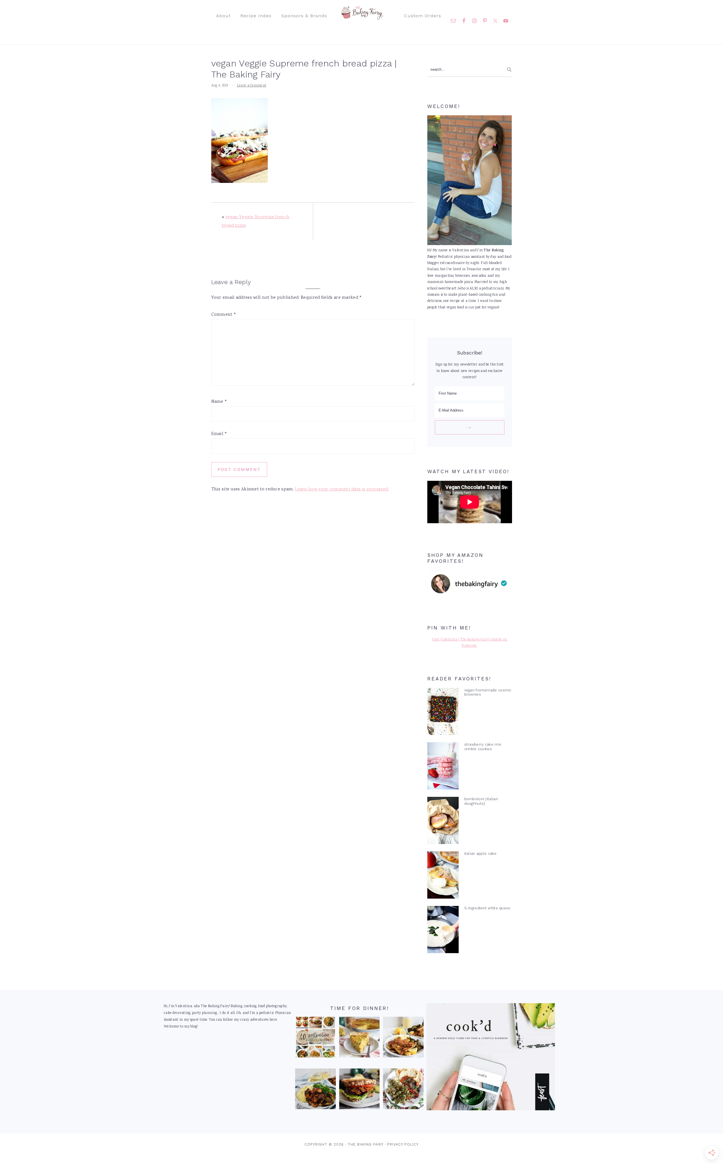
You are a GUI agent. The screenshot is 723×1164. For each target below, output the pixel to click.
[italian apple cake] (443, 876)
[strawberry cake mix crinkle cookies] (443, 767)
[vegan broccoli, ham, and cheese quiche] (359, 1038)
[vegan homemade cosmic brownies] (443, 713)
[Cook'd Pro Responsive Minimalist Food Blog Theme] (490, 1109)
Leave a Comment (252, 85)
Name (219, 402)
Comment (223, 314)
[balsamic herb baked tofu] (315, 1090)
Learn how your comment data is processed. (342, 489)
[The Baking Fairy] (361, 17)
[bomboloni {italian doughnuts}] (443, 822)
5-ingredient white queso (487, 908)
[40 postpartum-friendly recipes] (315, 1038)
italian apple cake (480, 853)
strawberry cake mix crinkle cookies (482, 746)
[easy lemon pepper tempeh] (403, 1038)
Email (219, 434)
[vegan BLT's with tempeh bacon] (359, 1090)
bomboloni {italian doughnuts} (481, 801)
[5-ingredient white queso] (443, 931)
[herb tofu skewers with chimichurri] (403, 1090)
